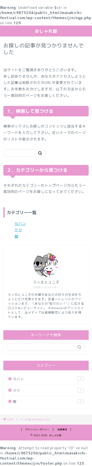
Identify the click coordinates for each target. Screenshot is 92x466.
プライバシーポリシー (37, 429)
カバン (20, 223)
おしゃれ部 (46, 31)
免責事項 (62, 429)
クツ (18, 229)
